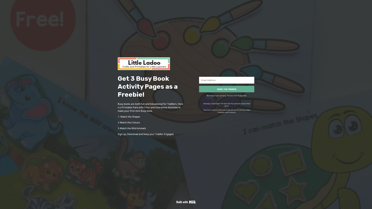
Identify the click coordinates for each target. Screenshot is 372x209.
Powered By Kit (186, 202)
